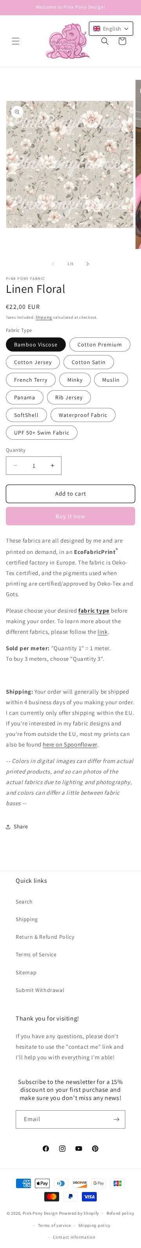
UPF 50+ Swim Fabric (41, 432)
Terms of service (54, 1225)
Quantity (15, 450)
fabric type (94, 610)
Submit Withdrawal (40, 990)
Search (24, 901)
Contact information (74, 1237)
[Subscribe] (116, 1119)
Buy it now (70, 516)
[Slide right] (87, 263)
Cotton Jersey (33, 362)
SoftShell (26, 414)
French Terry (30, 379)
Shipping (44, 317)
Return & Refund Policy (45, 936)
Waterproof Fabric (83, 414)
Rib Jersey (69, 397)
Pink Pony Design (40, 1213)
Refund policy (120, 1213)
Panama (24, 397)
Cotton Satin (89, 362)
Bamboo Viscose (36, 344)
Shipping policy (94, 1225)
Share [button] (21, 826)
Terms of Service (36, 954)
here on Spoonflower (70, 744)
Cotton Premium (100, 344)
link (102, 631)
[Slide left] (53, 263)
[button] (15, 41)
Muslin (111, 379)
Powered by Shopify (79, 1213)
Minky (75, 379)
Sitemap (26, 972)
